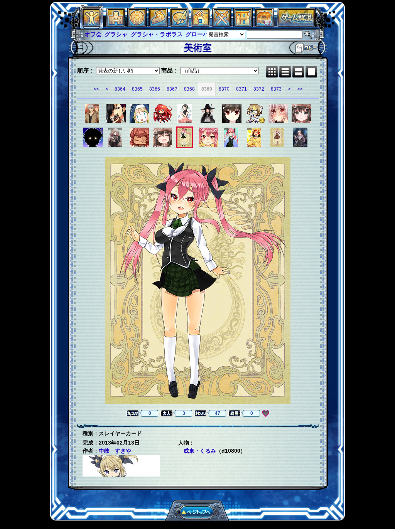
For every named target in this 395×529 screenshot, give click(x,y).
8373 (276, 89)
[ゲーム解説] (296, 25)
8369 (206, 89)
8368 (189, 89)
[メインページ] (115, 25)
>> (300, 89)
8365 (137, 89)
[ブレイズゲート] (200, 25)
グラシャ (116, 34)
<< (96, 89)
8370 (224, 89)
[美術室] (179, 25)
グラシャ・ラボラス (157, 34)
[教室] (158, 25)
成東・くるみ (200, 451)
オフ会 (93, 34)
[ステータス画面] (91, 25)
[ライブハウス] (221, 25)
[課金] (137, 25)
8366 (154, 89)
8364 (120, 89)
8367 (172, 89)
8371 (241, 89)
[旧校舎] (264, 25)
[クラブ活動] (243, 25)
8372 (258, 89)
